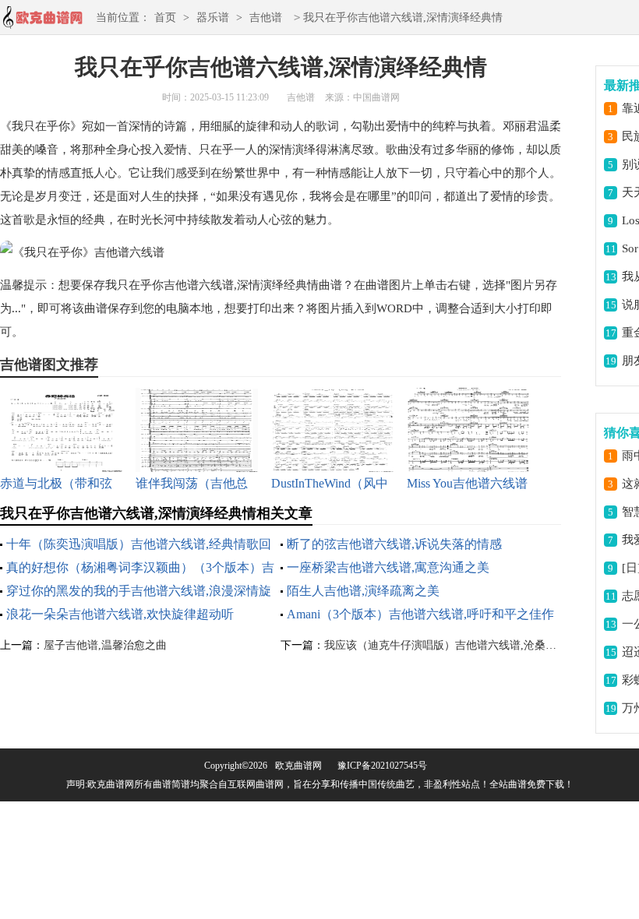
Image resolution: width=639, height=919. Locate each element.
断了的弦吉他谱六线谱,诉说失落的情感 (394, 544)
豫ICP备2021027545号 (382, 765)
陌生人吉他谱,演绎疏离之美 (363, 590)
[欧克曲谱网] (42, 22)
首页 (165, 17)
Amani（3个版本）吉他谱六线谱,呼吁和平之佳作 (420, 614)
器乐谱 (212, 17)
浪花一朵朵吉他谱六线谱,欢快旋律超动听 (120, 614)
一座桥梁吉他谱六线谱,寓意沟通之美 (388, 567)
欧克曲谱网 (298, 765)
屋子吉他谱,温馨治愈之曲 (105, 645)
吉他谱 (265, 17)
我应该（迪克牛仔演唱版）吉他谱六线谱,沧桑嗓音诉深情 (462, 645)
